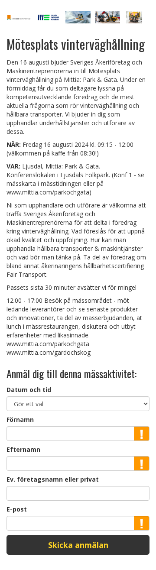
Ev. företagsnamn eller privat (52, 479)
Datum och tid (28, 389)
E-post (16, 509)
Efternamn (23, 449)
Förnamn (20, 419)
